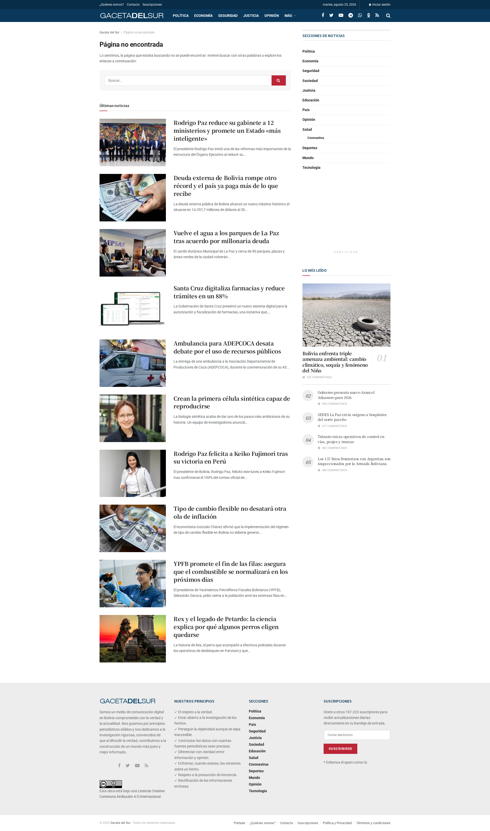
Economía (203, 16)
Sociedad (310, 81)
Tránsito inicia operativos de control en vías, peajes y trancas (351, 439)
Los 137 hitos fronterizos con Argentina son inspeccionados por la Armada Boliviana (354, 461)
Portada (239, 823)
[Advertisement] (346, 214)
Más (288, 16)
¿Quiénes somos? (112, 4)
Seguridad (228, 16)
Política (181, 16)
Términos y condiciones (373, 823)
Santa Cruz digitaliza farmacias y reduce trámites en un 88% (229, 292)
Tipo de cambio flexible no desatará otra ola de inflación (230, 512)
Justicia (251, 16)
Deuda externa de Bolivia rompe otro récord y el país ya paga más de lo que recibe (226, 185)
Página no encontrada (139, 32)
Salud (307, 129)
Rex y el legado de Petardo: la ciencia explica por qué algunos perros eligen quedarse (226, 626)
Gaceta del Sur (109, 32)
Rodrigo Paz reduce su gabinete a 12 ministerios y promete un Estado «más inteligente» (227, 130)
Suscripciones (152, 4)
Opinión (271, 16)
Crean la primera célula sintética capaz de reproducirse (232, 402)
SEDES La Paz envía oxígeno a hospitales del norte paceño (352, 417)
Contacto (133, 4)
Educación (310, 100)
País (306, 110)
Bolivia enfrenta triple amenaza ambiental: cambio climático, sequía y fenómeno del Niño (335, 362)
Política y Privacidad (337, 823)
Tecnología (311, 167)
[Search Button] (279, 80)
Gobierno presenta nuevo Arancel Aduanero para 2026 (346, 395)
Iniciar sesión (381, 4)
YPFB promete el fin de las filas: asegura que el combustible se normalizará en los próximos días (231, 571)
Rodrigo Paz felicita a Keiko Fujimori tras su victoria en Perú (231, 457)
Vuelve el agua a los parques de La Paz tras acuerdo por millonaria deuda (226, 237)
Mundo (308, 158)
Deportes (309, 148)
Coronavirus (316, 138)
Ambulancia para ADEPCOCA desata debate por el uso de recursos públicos (227, 347)
